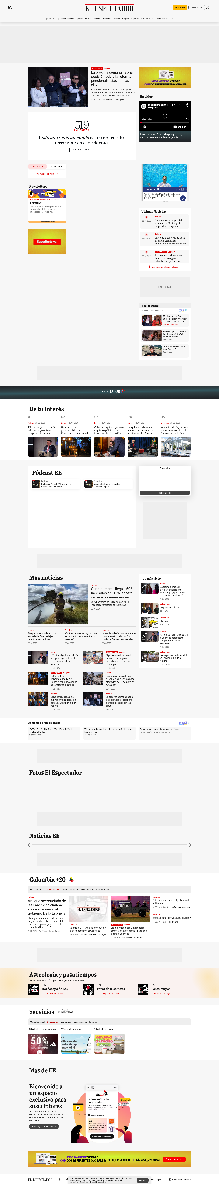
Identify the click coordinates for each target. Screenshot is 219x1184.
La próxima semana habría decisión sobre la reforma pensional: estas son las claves (112, 78)
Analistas (73, 924)
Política (54, 693)
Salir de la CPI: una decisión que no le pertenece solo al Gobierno (87, 929)
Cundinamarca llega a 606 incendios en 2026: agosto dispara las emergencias (168, 223)
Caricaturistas (165, 618)
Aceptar (142, 1180)
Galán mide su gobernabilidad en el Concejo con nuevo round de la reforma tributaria (76, 430)
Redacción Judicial (133, 938)
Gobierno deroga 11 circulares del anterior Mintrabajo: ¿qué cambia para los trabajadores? (172, 591)
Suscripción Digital (152, 1179)
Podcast (44, 481)
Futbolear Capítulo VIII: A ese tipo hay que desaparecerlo (56, 485)
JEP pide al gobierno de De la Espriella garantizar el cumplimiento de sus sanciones (171, 240)
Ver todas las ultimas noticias (165, 267)
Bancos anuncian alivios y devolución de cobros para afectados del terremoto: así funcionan (120, 680)
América (68, 630)
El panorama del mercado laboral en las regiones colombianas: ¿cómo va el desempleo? (168, 260)
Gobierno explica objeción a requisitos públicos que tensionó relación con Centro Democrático (109, 430)
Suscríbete (180, 7)
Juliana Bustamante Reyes (95, 935)
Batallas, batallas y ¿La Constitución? (172, 917)
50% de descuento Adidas (42, 1029)
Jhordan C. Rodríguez (114, 99)
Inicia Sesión (196, 7)
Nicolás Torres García (51, 931)
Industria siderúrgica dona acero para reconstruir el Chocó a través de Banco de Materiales (175, 430)
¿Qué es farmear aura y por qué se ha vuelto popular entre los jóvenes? (81, 636)
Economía (172, 252)
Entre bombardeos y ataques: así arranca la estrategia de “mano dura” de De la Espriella (129, 930)
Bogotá (158, 217)
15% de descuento (71, 1029)
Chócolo (164, 621)
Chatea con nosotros (181, 1179)
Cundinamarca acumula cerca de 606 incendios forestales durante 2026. (110, 603)
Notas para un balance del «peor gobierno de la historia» (173, 658)
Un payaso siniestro (170, 607)
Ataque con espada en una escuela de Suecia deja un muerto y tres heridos (42, 636)
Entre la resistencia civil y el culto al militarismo (171, 902)
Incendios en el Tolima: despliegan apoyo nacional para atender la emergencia (161, 136)
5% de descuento (103, 1029)
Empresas (106, 630)
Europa (31, 630)
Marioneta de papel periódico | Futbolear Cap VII (108, 485)
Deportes (98, 481)
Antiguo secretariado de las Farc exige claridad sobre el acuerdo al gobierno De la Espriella (47, 907)
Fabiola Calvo (172, 922)
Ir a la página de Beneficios (44, 1126)
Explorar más (53, 993)
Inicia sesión (48, 209)
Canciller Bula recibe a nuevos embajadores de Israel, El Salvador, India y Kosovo (63, 701)
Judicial (107, 68)
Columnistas (165, 604)
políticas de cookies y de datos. (95, 1182)
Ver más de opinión (45, 174)
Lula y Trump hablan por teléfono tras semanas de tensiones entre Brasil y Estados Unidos (141, 430)
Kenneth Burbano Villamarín (178, 907)
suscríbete (35, 212)
